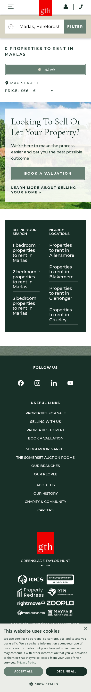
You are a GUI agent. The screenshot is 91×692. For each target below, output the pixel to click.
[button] (45, 69)
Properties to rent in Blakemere (61, 272)
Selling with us (45, 421)
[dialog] (45, 657)
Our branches (45, 466)
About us (45, 485)
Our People (45, 474)
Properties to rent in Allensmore (61, 250)
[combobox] (40, 27)
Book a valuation (45, 438)
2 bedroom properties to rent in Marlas (24, 279)
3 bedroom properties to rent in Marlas (24, 306)
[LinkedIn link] (54, 383)
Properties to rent (45, 430)
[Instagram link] (37, 383)
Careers (45, 510)
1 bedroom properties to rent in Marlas (24, 253)
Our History (45, 493)
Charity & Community (45, 502)
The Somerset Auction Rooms (45, 457)
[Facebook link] (21, 383)
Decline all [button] (66, 671)
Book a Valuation (48, 173)
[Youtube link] (70, 383)
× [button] (85, 628)
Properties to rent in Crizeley (60, 314)
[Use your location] (11, 27)
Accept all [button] (23, 671)
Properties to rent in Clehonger (60, 293)
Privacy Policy (26, 662)
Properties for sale (45, 413)
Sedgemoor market (45, 449)
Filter (75, 26)
